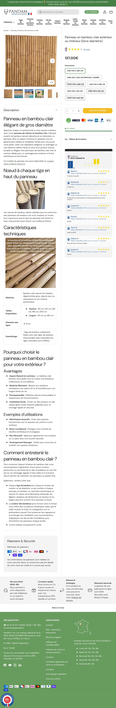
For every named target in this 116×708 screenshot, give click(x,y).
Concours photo (53, 678)
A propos (50, 669)
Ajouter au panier (97, 110)
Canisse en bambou (39, 22)
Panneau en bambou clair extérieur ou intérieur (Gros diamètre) (25, 30)
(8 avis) (87, 49)
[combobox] (58, 12)
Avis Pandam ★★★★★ (56, 674)
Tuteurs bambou (57, 22)
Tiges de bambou (21, 22)
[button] (111, 11)
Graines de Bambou (93, 22)
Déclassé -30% (111, 22)
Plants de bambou (84, 22)
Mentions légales (53, 637)
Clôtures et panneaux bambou (30, 22)
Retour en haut (58, 608)
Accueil (6, 30)
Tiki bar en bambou (48, 22)
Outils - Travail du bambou (75, 22)
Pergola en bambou (66, 22)
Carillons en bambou (102, 22)
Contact (49, 625)
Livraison (50, 657)
